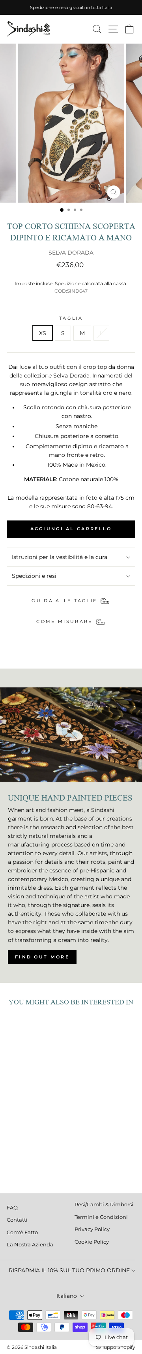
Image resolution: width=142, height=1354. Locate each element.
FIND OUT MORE (42, 957)
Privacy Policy (92, 1229)
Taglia (71, 318)
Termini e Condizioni (101, 1217)
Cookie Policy (92, 1242)
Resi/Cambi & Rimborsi (104, 1204)
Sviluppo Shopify (115, 1347)
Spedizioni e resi (34, 575)
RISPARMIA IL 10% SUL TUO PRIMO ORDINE (69, 1270)
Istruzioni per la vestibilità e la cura (59, 557)
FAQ (12, 1208)
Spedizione (67, 283)
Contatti (17, 1220)
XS (42, 333)
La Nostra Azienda (30, 1245)
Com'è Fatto (22, 1232)
